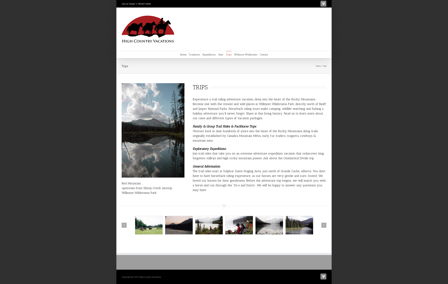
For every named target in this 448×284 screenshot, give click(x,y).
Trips (229, 54)
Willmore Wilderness (245, 54)
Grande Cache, (290, 171)
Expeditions (209, 54)
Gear (220, 54)
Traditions (194, 54)
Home (183, 54)
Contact (264, 54)
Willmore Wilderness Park (276, 104)
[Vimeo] (323, 4)
